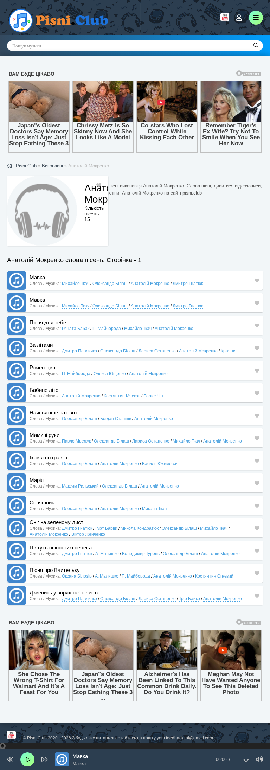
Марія (37, 480)
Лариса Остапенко (157, 351)
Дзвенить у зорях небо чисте (64, 593)
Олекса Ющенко (110, 373)
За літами (41, 345)
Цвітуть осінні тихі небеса (61, 548)
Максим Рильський (80, 486)
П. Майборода (106, 328)
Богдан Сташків (115, 418)
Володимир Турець (141, 553)
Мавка (37, 277)
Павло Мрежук (76, 441)
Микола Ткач (154, 508)
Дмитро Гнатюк (188, 283)
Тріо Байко (189, 598)
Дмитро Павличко (79, 351)
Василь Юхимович (160, 463)
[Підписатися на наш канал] (224, 20)
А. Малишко (107, 553)
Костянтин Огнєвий (214, 576)
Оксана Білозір (77, 576)
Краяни (228, 351)
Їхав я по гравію (48, 457)
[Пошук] (256, 46)
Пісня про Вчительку (55, 570)
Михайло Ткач (75, 283)
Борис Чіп (153, 396)
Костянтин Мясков (122, 396)
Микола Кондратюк (140, 528)
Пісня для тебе (48, 322)
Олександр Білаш (110, 283)
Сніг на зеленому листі (57, 522)
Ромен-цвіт (43, 367)
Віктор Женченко (88, 534)
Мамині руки (44, 435)
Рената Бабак (75, 328)
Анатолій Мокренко (150, 283)
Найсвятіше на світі (53, 412)
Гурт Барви (106, 528)
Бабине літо (44, 390)
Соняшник (42, 502)
